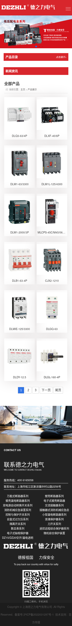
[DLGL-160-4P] (52, 355)
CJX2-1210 (52, 280)
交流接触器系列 (54, 505)
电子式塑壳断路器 (54, 500)
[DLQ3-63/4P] (19, 114)
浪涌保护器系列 (54, 519)
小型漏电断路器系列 (54, 514)
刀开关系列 (54, 524)
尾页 (58, 390)
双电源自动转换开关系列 (17, 505)
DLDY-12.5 (19, 377)
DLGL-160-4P (52, 377)
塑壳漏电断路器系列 (18, 500)
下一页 (46, 390)
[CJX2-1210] (52, 259)
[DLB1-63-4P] (19, 259)
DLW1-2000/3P (19, 232)
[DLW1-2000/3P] (19, 211)
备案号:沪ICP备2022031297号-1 (34, 614)
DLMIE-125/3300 (19, 329)
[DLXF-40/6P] (52, 114)
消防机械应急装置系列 (17, 510)
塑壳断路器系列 (54, 496)
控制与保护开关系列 (18, 514)
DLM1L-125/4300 (51, 184)
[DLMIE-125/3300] (19, 307)
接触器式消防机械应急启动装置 (54, 510)
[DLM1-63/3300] (19, 162)
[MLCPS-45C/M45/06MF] (52, 211)
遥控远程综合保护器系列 (54, 528)
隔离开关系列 (18, 524)
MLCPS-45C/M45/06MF (52, 232)
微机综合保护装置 (54, 533)
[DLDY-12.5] (19, 355)
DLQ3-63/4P (19, 136)
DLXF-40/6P (51, 136)
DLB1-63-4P (19, 280)
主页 (23, 89)
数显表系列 (17, 528)
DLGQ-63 (52, 329)
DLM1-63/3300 (19, 184)
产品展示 (32, 89)
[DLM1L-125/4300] (52, 162)
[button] (32, 46)
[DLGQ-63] (52, 307)
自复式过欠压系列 (17, 519)
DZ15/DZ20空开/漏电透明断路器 (17, 538)
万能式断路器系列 (17, 496)
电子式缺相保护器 (17, 533)
